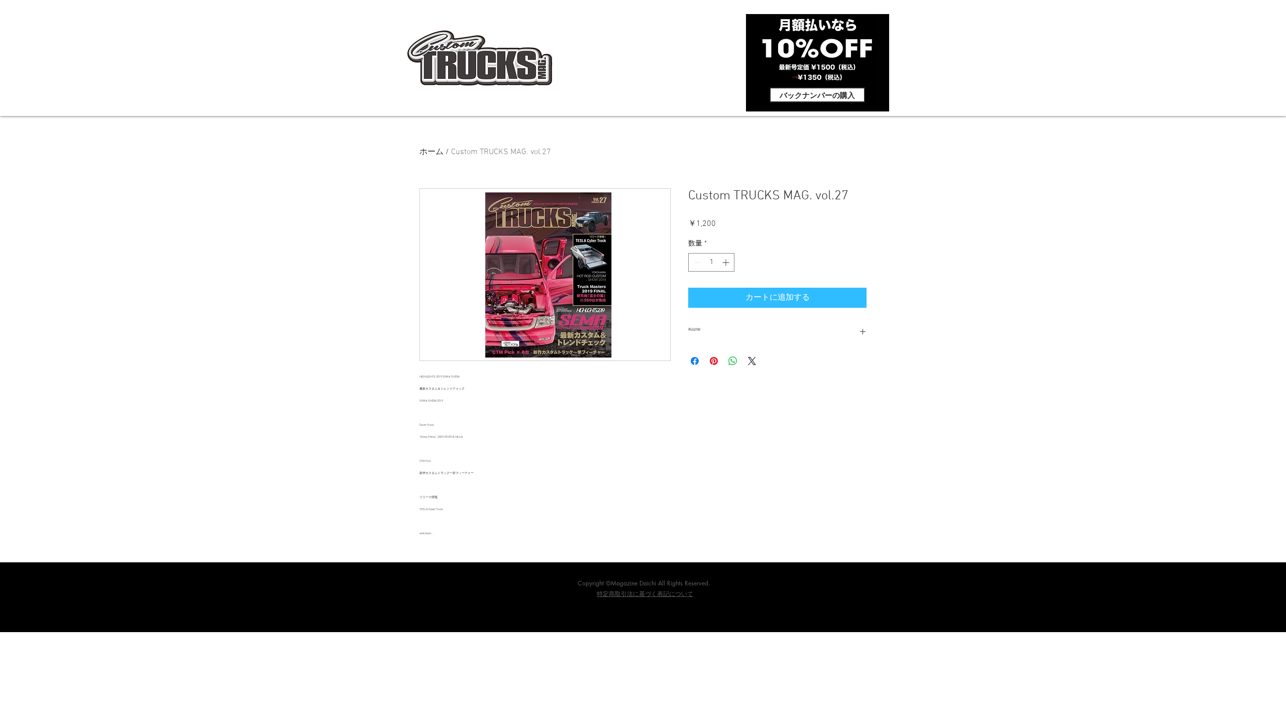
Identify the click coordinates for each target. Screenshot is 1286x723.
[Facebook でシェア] (695, 361)
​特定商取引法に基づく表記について (645, 594)
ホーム (431, 152)
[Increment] (726, 262)
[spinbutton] (711, 262)
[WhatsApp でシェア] (733, 361)
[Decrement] (696, 262)
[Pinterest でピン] (714, 361)
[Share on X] (752, 361)
